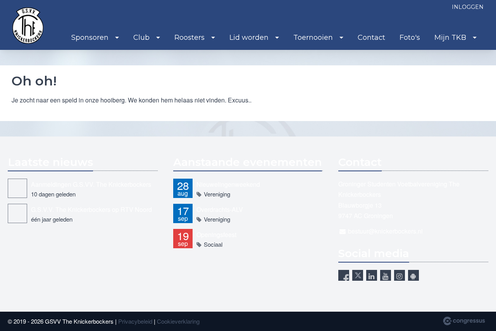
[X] (357, 275)
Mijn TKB (450, 37)
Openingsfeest (216, 234)
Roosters (189, 37)
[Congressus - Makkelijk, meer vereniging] (464, 321)
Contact (371, 37)
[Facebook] (343, 275)
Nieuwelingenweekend (228, 184)
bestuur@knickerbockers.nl (385, 231)
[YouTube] (385, 275)
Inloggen (468, 6)
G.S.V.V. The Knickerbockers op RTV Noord (91, 209)
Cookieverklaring (178, 321)
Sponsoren (89, 37)
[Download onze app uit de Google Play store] (413, 275)
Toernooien (313, 37)
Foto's (410, 37)
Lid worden (249, 37)
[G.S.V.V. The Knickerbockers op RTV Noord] (17, 213)
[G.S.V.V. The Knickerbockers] (27, 25)
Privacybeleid (135, 321)
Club (141, 37)
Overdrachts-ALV (219, 209)
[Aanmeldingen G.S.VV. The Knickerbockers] (17, 188)
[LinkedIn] (371, 275)
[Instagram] (399, 275)
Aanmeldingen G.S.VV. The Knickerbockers (91, 184)
